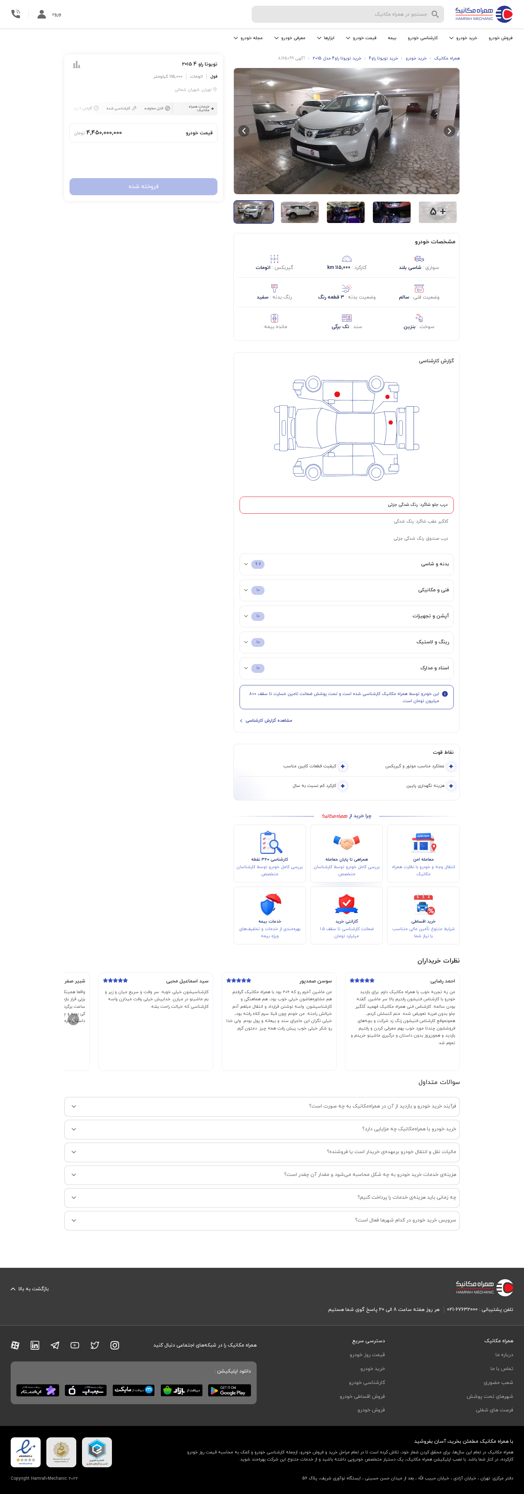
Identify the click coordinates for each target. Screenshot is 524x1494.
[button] (346, 131)
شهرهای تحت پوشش (490, 1396)
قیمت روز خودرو (367, 1355)
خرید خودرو (372, 1368)
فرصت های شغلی (494, 1410)
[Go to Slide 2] (299, 212)
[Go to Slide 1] (253, 212)
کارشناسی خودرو (423, 38)
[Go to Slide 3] (345, 212)
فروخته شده (144, 187)
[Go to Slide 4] (391, 212)
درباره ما (504, 1355)
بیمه (392, 38)
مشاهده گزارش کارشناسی (269, 720)
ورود (56, 14)
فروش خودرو (501, 38)
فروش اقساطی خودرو (362, 1396)
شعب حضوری (498, 1382)
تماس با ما (501, 1368)
